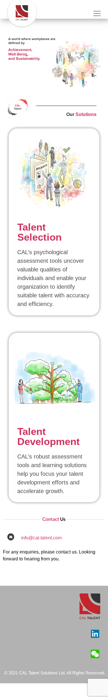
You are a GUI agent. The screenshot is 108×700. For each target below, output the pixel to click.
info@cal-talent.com (41, 537)
